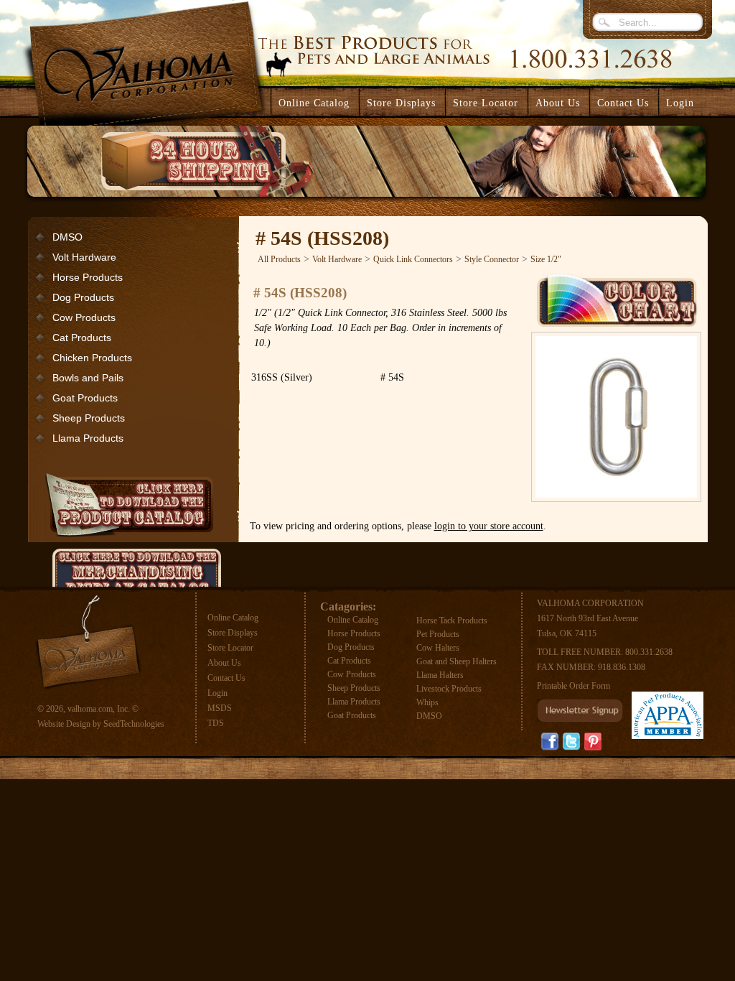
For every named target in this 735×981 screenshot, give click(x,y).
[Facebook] (549, 741)
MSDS (219, 708)
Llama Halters (440, 675)
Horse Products (87, 277)
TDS (215, 723)
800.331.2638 (649, 652)
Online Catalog (232, 618)
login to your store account (488, 526)
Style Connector (491, 259)
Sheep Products (88, 418)
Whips (427, 702)
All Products (279, 259)
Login (680, 103)
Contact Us (226, 678)
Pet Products (437, 634)
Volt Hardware (84, 257)
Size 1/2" (545, 259)
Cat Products (81, 337)
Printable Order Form (573, 686)
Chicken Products (92, 357)
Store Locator (230, 648)
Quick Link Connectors (413, 259)
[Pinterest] (593, 741)
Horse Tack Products (451, 620)
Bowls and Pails (87, 377)
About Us (224, 663)
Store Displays (232, 633)
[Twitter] (571, 741)
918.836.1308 (621, 667)
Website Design (63, 724)
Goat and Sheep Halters (456, 661)
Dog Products (83, 297)
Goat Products (85, 398)
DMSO (67, 237)
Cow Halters (437, 648)
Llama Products (87, 438)
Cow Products (84, 317)
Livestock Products (449, 689)
